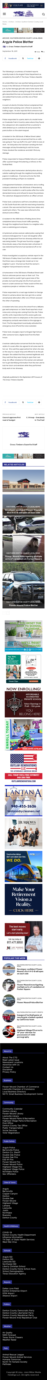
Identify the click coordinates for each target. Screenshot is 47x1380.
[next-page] (8, 613)
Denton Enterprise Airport (15, 1291)
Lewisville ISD (9, 1261)
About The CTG (10, 1057)
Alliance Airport (10, 1295)
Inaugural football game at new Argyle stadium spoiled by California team (30, 1017)
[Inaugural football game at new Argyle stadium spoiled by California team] (9, 1016)
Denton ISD (8, 1259)
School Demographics (13, 1271)
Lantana (6, 1205)
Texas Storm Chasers (13, 1337)
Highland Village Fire (12, 1167)
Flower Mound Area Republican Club (20, 1317)
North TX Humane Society (15, 1362)
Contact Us (8, 1067)
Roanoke (7, 1215)
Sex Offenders (9, 1174)
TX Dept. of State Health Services (18, 1239)
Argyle (6, 1189)
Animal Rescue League (13, 1354)
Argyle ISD (8, 1257)
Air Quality (7, 1332)
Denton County (10, 1217)
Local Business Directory (14, 1091)
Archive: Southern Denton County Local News (22, 38)
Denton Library (10, 1111)
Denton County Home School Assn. (19, 1269)
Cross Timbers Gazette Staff (20, 46)
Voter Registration (11, 1132)
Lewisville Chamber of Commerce (19, 1089)
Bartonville (8, 1191)
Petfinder (7, 1364)
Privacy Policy (9, 1072)
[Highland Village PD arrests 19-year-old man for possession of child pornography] (9, 1031)
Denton (6, 1196)
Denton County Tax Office (15, 1125)
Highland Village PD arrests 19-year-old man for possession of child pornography (29, 1033)
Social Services (10, 1130)
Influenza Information (13, 1237)
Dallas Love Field (11, 1288)
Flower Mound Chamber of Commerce (21, 1086)
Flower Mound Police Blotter (23, 605)
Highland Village (10, 1203)
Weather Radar (9, 1339)
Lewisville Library (11, 1116)
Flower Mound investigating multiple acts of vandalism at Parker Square (23, 557)
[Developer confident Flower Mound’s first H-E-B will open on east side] (23, 493)
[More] (39, 58)
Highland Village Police (13, 1169)
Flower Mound (9, 1200)
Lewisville (7, 1208)
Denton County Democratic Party (18, 1310)
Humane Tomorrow (12, 1359)
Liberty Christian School (14, 1266)
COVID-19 (7, 1232)
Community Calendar (13, 1109)
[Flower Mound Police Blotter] (23, 585)
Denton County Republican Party (18, 1315)
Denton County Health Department (19, 1235)
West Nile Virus (10, 1242)
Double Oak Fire (10, 1157)
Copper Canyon (10, 1193)
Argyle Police (9, 1147)
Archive (11, 22)
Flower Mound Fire (11, 1162)
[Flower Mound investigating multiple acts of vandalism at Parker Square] (23, 539)
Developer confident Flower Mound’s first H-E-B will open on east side (23, 511)
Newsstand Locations (13, 1062)
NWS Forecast (9, 1335)
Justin (5, 1210)
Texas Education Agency (14, 1273)
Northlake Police (10, 1171)
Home (5, 22)
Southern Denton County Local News (23, 506)
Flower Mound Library (13, 1113)
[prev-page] (4, 613)
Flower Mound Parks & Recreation (19, 1118)
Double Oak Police (11, 1155)
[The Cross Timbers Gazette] (23, 13)
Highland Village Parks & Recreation (19, 1121)
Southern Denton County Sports (30, 1012)
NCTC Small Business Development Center (23, 1094)
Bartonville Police (11, 1150)
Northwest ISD (9, 1264)
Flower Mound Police (12, 1164)
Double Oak (8, 1198)
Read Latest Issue (11, 1060)
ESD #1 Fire (8, 1159)
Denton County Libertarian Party (18, 1313)
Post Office (8, 1123)
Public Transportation (13, 1128)
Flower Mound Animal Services (17, 1357)
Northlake (7, 1212)
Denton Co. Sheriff (11, 1152)
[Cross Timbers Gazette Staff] (5, 46)
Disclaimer (7, 1069)
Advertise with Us (11, 1064)
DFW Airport (8, 1293)
